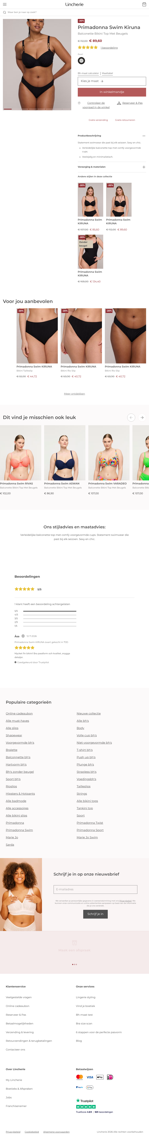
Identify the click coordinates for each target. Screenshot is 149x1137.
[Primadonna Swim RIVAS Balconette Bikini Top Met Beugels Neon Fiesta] (20, 452)
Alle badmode (16, 801)
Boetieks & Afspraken (19, 1088)
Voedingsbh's (86, 779)
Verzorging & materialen (92, 167)
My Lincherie (14, 1080)
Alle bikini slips (16, 815)
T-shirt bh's (85, 750)
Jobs (9, 1097)
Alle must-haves (17, 721)
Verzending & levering (20, 1032)
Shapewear (14, 735)
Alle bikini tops (87, 801)
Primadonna (15, 823)
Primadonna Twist (90, 823)
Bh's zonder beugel (20, 772)
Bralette (11, 750)
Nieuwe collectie (89, 713)
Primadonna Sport (90, 830)
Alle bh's (83, 721)
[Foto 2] (16, 109)
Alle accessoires (17, 808)
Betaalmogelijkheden (19, 1023)
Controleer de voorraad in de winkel (96, 105)
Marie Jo (12, 837)
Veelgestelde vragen (19, 997)
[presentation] (131, 418)
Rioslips (11, 786)
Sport (81, 815)
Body (80, 728)
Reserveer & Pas (132, 103)
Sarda (10, 845)
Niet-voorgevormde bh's (94, 743)
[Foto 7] (58, 109)
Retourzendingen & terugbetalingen (29, 1040)
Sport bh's (13, 779)
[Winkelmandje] (144, 4)
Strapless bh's (86, 772)
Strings (82, 794)
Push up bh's (86, 757)
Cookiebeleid (32, 1132)
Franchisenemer (16, 1106)
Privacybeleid (125, 901)
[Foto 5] (41, 109)
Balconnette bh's (18, 757)
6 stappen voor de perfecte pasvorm (99, 1032)
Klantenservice (16, 986)
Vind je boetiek (85, 1006)
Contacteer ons (15, 1049)
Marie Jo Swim (87, 837)
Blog (79, 1040)
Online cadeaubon (19, 713)
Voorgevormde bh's (20, 743)
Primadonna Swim (19, 830)
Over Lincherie (15, 1069)
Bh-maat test (84, 1014)
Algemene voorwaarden (56, 1132)
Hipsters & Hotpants (20, 794)
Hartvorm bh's (16, 764)
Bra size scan (84, 1023)
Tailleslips (83, 786)
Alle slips (12, 728)
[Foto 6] (49, 109)
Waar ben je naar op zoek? (22, 12)
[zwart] (81, 60)
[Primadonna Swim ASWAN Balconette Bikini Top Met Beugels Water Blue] (64, 452)
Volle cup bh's (87, 735)
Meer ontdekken (74, 393)
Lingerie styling (85, 997)
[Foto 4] (33, 109)
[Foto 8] (66, 109)
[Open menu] (5, 4)
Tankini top (85, 808)
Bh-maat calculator (88, 73)
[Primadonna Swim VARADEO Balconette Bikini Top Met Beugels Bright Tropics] (109, 452)
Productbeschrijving (89, 135)
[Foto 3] (24, 109)
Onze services (85, 986)
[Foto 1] (8, 109)
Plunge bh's (85, 764)
